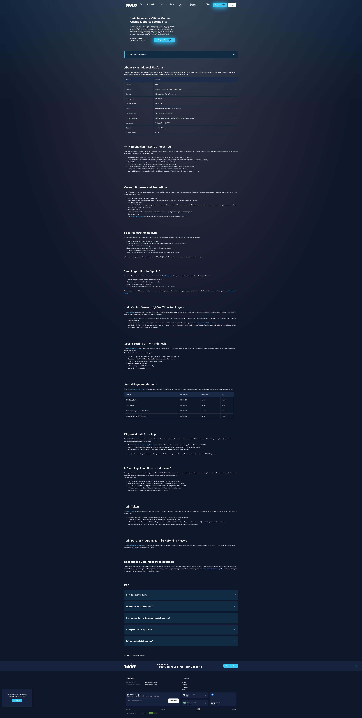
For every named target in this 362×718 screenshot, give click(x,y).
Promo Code (181, 5)
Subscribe (173, 700)
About (184, 682)
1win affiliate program (134, 545)
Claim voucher (231, 666)
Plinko (209, 323)
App (141, 4)
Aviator (198, 323)
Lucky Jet (204, 323)
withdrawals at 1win (139, 389)
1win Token (130, 511)
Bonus (172, 4)
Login (232, 5)
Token (208, 4)
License (184, 685)
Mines (183, 689)
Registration (151, 4)
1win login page (167, 276)
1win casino (130, 312)
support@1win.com (151, 682)
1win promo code (137, 216)
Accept (17, 700)
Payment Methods (193, 5)
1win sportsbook (132, 348)
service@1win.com (151, 685)
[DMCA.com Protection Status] (154, 713)
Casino (162, 4)
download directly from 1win (147, 445)
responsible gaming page (213, 569)
